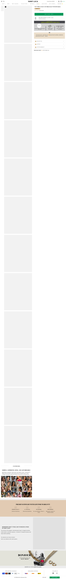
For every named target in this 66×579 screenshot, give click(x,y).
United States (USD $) (50, 1)
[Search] (3, 1)
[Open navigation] (1, 1)
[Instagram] (56, 573)
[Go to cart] (61, 1)
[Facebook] (53, 573)
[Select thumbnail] (3, 8)
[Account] (59, 1)
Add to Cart (54, 577)
